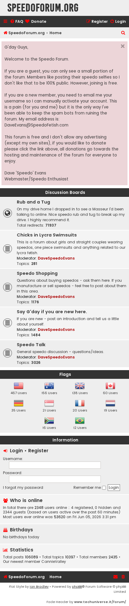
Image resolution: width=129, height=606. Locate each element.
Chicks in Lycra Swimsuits (47, 235)
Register (38, 450)
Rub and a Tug (33, 202)
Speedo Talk (31, 345)
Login (16, 450)
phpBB (77, 586)
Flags (65, 374)
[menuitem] (16, 22)
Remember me (88, 487)
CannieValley (53, 561)
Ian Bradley (39, 586)
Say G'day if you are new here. (52, 312)
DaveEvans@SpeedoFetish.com (36, 125)
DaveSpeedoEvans (56, 258)
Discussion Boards (65, 192)
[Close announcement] (122, 46)
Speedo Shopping (37, 273)
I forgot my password (23, 487)
